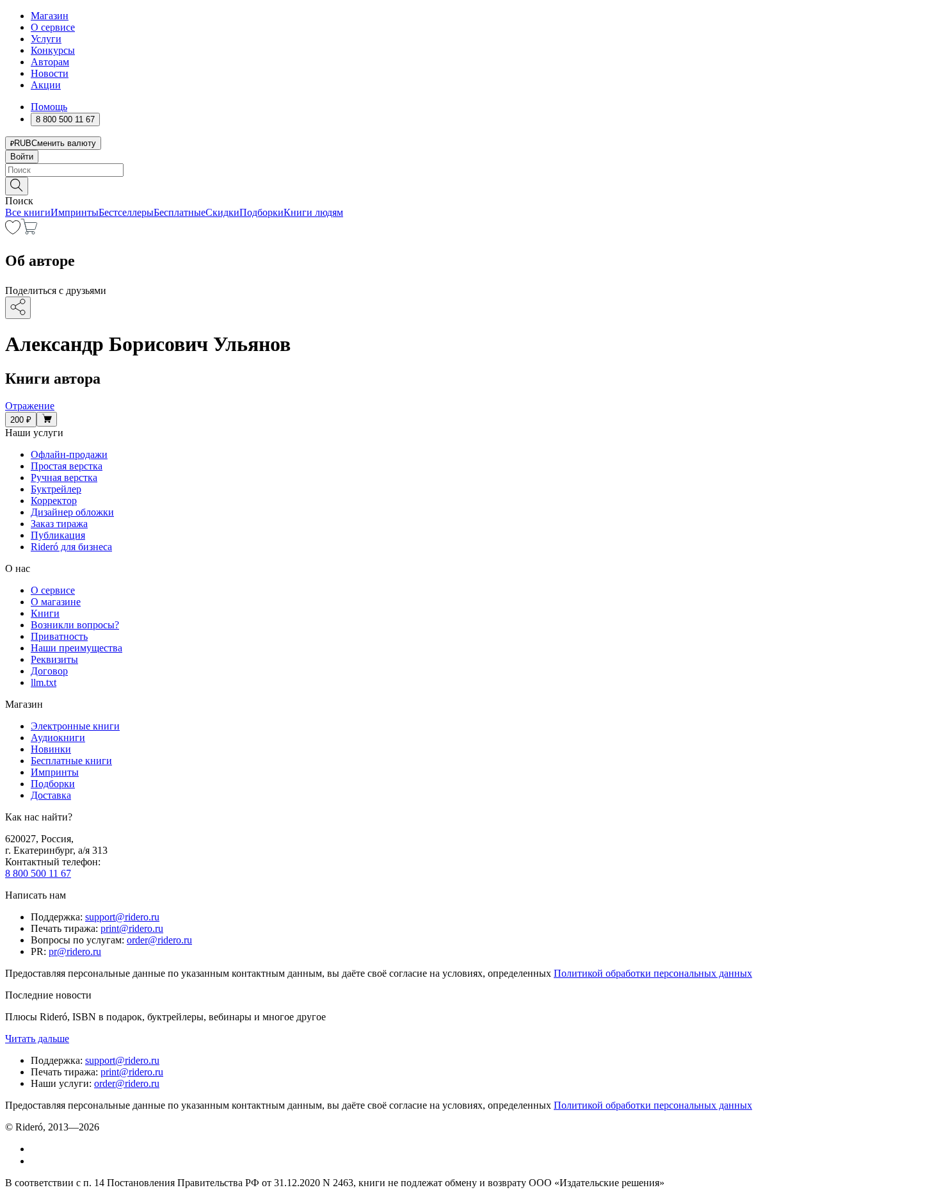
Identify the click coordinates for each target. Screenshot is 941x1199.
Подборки (261, 212)
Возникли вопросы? (75, 624)
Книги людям (313, 212)
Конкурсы (53, 50)
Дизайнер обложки (72, 512)
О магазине (56, 601)
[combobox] (470, 170)
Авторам (50, 61)
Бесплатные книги (71, 760)
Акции (46, 84)
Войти (21, 156)
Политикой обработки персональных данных (653, 973)
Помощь (49, 106)
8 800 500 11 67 (38, 873)
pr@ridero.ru (75, 951)
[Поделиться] (18, 308)
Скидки (222, 212)
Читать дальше (37, 1038)
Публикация (58, 535)
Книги (45, 613)
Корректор (54, 500)
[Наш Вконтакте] (37, 1148)
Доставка (51, 795)
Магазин (49, 15)
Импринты (75, 212)
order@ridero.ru (159, 939)
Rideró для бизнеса (71, 546)
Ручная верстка (64, 477)
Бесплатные (179, 212)
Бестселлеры (126, 212)
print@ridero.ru (132, 928)
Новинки (51, 749)
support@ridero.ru (122, 916)
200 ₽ (20, 420)
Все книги (28, 212)
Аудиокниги (58, 737)
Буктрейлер (56, 489)
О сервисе (53, 27)
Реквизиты (54, 659)
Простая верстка (66, 466)
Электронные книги (75, 726)
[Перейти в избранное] (12, 230)
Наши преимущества (76, 647)
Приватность (59, 636)
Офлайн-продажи (69, 454)
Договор (49, 670)
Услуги (46, 38)
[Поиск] (16, 186)
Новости (49, 73)
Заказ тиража (59, 523)
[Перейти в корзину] (29, 230)
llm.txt (43, 682)
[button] (470, 185)
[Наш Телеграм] (36, 1160)
